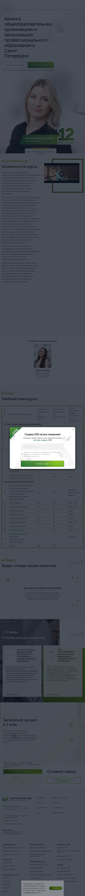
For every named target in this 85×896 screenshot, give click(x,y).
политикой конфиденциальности (36, 455)
